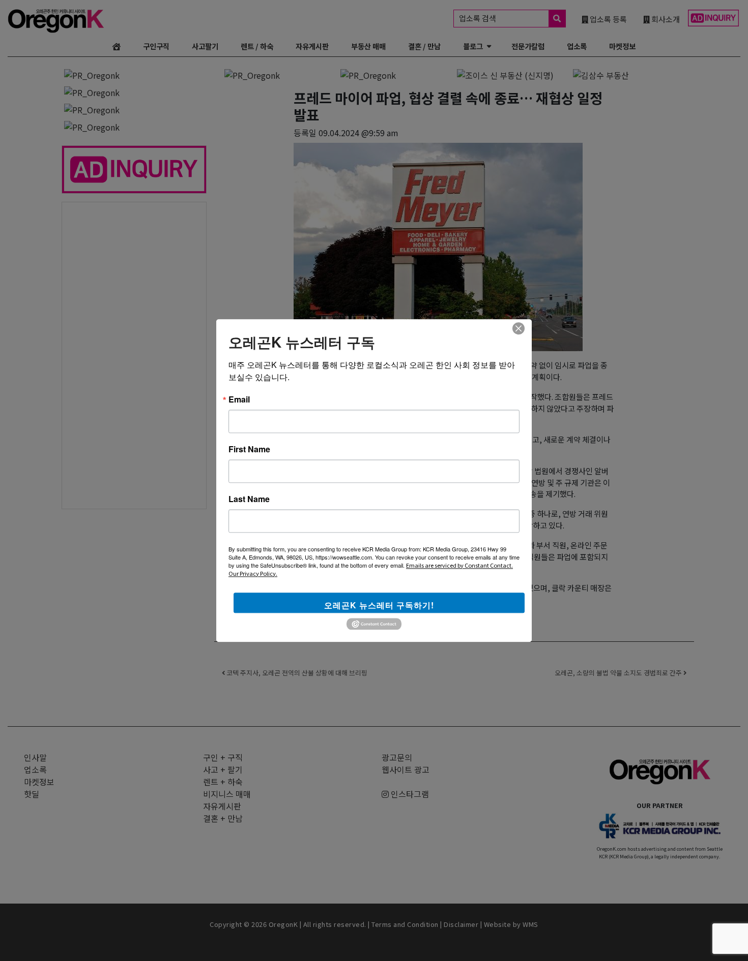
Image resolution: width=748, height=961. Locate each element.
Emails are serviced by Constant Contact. (459, 565)
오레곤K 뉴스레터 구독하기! (379, 605)
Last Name (249, 499)
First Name (249, 449)
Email (239, 399)
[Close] (518, 328)
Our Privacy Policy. (252, 573)
